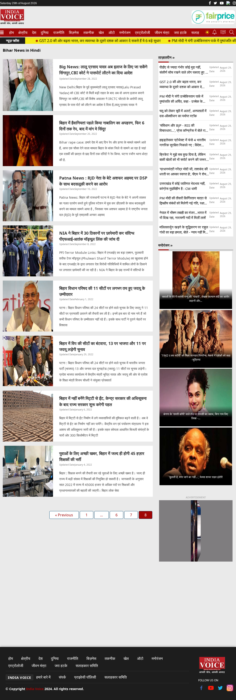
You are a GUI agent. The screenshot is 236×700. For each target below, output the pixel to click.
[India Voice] (12, 23)
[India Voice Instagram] (234, 3)
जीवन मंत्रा (161, 32)
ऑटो (111, 32)
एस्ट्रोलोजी (141, 32)
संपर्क (62, 677)
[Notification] (214, 33)
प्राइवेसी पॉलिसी (85, 677)
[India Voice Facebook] (210, 3)
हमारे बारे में (43, 677)
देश (34, 32)
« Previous (64, 515)
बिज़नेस (73, 32)
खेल (101, 32)
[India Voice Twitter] (215, 3)
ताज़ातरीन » (166, 57)
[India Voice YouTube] (211, 689)
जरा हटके (179, 32)
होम (11, 32)
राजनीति (58, 32)
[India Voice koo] (228, 4)
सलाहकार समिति (87, 665)
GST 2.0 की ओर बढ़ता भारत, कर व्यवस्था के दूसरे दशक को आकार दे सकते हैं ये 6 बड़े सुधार (86, 40)
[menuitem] (11, 32)
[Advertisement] (195, 600)
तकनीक (88, 32)
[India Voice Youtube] (222, 3)
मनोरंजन (124, 32)
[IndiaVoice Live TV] (223, 33)
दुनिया (44, 32)
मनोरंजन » (165, 245)
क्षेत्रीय (22, 32)
